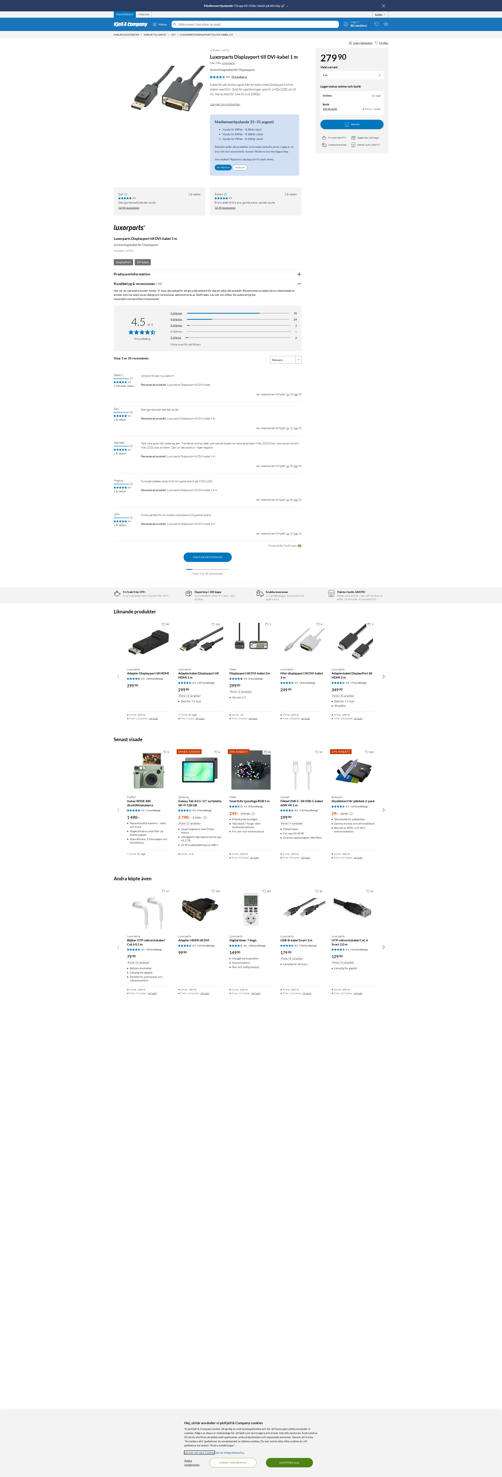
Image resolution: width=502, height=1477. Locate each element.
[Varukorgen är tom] (386, 24)
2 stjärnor (176, 331)
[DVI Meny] (178, 34)
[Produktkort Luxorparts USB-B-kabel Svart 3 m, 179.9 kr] (302, 909)
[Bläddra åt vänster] (118, 676)
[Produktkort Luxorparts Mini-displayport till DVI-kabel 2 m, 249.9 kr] (302, 642)
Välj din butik (330, 109)
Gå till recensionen (128, 207)
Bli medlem (223, 167)
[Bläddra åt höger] (383, 676)
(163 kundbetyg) (359, 806)
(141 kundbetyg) (359, 949)
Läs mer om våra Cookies (199, 1452)
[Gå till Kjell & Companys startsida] (132, 24)
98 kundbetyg (239, 77)
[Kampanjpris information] (205, 817)
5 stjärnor (176, 313)
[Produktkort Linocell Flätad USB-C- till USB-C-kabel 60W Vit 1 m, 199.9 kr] (302, 770)
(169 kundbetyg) (205, 945)
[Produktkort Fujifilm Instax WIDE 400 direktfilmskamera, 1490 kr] (149, 770)
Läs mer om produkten (225, 104)
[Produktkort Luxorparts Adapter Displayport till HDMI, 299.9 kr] (149, 642)
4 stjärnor (176, 319)
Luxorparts (228, 63)
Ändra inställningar (192, 1462)
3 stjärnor (176, 325)
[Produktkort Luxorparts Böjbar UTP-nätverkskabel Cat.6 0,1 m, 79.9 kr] (149, 909)
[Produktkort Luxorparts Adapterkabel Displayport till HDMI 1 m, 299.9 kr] (200, 642)
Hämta (355, 124)
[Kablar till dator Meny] (169, 34)
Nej (296, 394)
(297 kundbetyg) (205, 682)
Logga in (240, 167)
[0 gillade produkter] (376, 24)
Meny (163, 24)
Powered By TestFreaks (282, 545)
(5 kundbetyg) (204, 810)
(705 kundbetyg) (307, 945)
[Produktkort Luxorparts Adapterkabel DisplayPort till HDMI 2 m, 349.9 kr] (353, 642)
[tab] (125, 14)
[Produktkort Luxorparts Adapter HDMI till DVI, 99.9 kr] (200, 909)
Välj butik (153, 718)
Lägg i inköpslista (362, 43)
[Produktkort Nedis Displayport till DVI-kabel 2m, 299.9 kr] (251, 642)
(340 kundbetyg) (257, 945)
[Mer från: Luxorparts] (129, 230)
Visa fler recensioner (207, 557)
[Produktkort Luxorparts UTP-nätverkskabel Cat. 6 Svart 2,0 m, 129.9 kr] (353, 909)
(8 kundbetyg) (255, 806)
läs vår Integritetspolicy (230, 1452)
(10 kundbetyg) (307, 682)
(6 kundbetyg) (255, 678)
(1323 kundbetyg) (308, 810)
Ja (287, 394)
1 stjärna (175, 337)
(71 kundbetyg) (358, 682)
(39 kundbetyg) (154, 949)
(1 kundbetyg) (153, 810)
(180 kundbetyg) (154, 678)
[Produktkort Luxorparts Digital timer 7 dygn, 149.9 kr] (251, 909)
